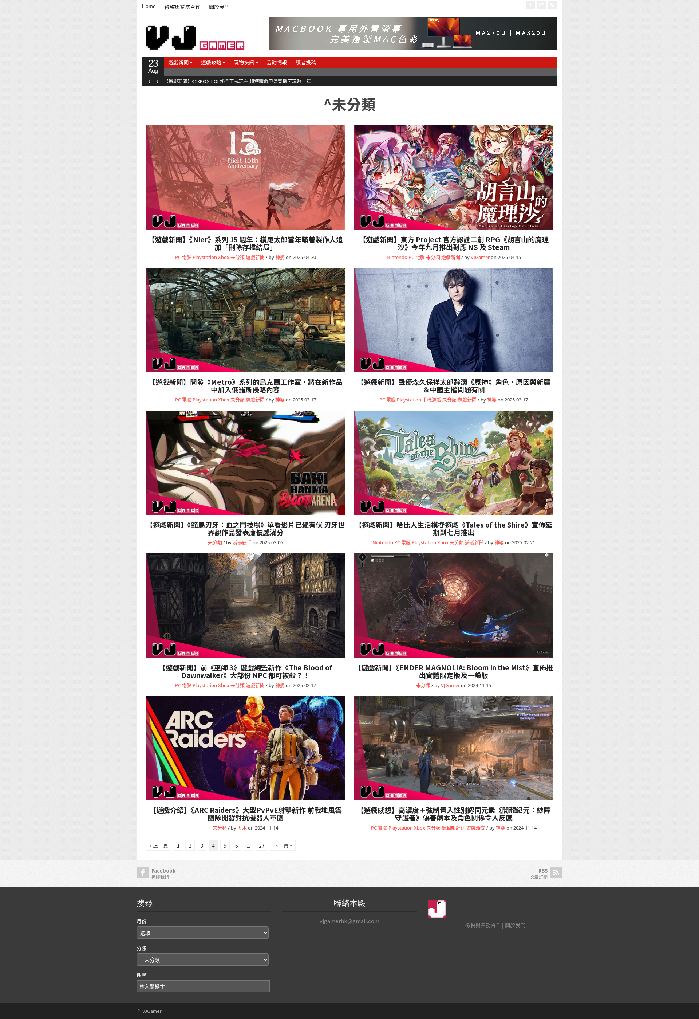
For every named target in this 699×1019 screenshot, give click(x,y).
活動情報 (276, 62)
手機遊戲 (431, 399)
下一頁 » (282, 845)
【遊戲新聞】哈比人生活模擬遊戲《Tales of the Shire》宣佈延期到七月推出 (453, 528)
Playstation (205, 257)
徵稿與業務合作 (182, 7)
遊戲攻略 (211, 62)
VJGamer (480, 257)
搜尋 (142, 975)
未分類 (237, 257)
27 (262, 845)
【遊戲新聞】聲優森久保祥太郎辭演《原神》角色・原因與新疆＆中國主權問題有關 (453, 385)
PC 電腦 (183, 257)
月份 (142, 921)
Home (149, 6)
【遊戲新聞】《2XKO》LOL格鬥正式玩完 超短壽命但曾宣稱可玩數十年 (237, 81)
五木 (242, 827)
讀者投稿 (306, 62)
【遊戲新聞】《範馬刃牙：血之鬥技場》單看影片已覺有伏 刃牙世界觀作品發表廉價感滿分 (245, 528)
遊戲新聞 (178, 62)
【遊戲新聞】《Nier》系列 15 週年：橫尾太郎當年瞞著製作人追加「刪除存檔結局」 (245, 243)
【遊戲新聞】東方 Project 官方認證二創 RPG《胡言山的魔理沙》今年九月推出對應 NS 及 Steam (454, 243)
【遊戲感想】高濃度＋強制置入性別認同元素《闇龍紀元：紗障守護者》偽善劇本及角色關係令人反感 (453, 813)
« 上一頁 (158, 845)
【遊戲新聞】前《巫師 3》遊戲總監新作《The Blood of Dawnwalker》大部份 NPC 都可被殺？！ (245, 671)
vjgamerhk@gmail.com (349, 921)
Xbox (223, 257)
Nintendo (397, 257)
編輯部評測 (453, 827)
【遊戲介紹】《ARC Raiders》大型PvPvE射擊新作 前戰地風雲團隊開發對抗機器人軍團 (245, 813)
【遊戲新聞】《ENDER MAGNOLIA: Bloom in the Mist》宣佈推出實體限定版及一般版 (453, 671)
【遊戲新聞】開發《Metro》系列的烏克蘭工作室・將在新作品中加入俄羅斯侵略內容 (246, 385)
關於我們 (219, 7)
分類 (142, 948)
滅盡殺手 (242, 542)
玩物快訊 (244, 62)
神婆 (280, 257)
